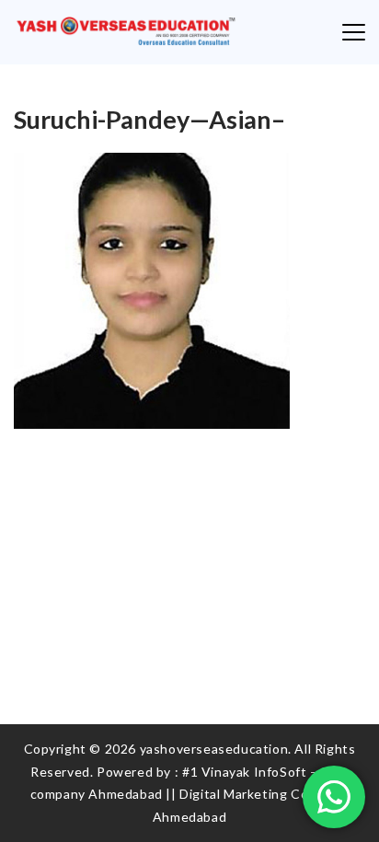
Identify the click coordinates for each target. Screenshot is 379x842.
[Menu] (353, 32)
